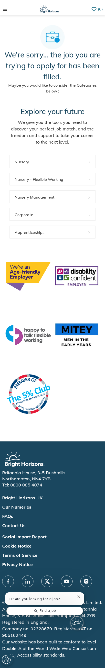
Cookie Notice (17, 546)
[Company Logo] (49, 8)
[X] (47, 581)
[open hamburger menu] (5, 9)
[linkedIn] (27, 581)
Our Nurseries (16, 507)
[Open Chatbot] (77, 622)
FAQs (7, 516)
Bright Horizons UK (22, 498)
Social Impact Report (24, 537)
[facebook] (8, 581)
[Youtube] (67, 581)
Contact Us (13, 525)
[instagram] (86, 581)
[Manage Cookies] (7, 659)
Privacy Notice (17, 564)
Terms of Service (19, 555)
